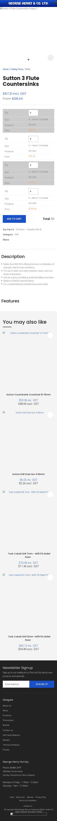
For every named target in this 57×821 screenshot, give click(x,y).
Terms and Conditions (27, 800)
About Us (7, 705)
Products (7, 715)
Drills (27, 69)
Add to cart (14, 219)
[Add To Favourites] (32, 219)
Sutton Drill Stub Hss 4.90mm (28, 474)
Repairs (6, 740)
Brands (6, 725)
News (5, 710)
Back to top (20, 797)
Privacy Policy (40, 797)
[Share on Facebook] (11, 240)
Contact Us (28, 806)
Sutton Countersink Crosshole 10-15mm (28, 394)
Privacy (6, 749)
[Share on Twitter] (15, 239)
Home (6, 69)
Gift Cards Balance (11, 735)
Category (8, 234)
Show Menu (4, 3)
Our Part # (8, 229)
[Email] (19, 239)
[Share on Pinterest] (23, 240)
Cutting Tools (17, 69)
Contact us (8, 730)
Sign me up (42, 684)
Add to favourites (50, 335)
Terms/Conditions (11, 745)
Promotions (8, 720)
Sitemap (30, 797)
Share (6, 239)
